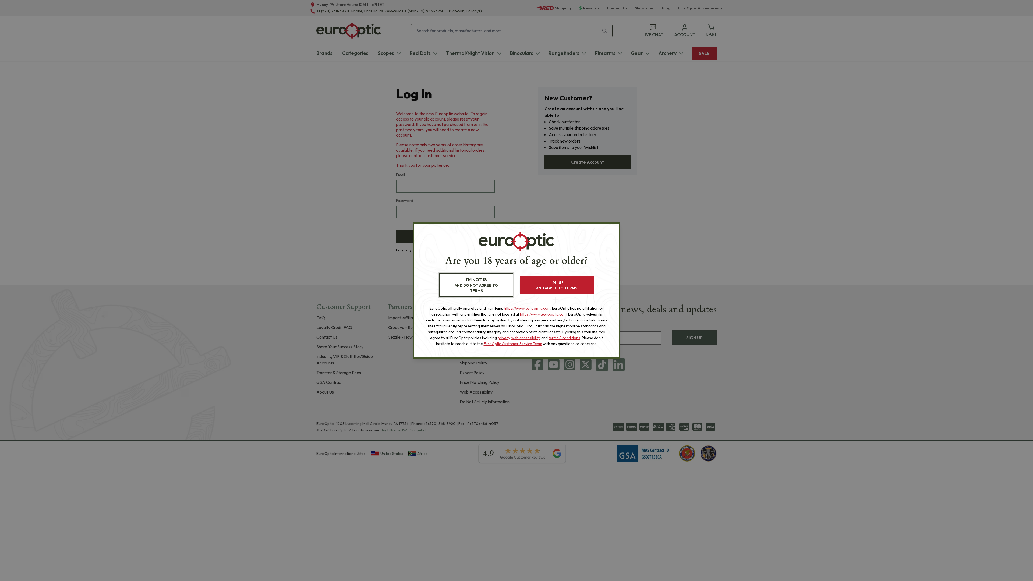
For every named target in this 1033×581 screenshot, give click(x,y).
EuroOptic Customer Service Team (513, 343)
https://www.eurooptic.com (527, 308)
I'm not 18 (476, 285)
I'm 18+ (556, 284)
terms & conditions (564, 337)
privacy (504, 337)
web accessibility (525, 337)
